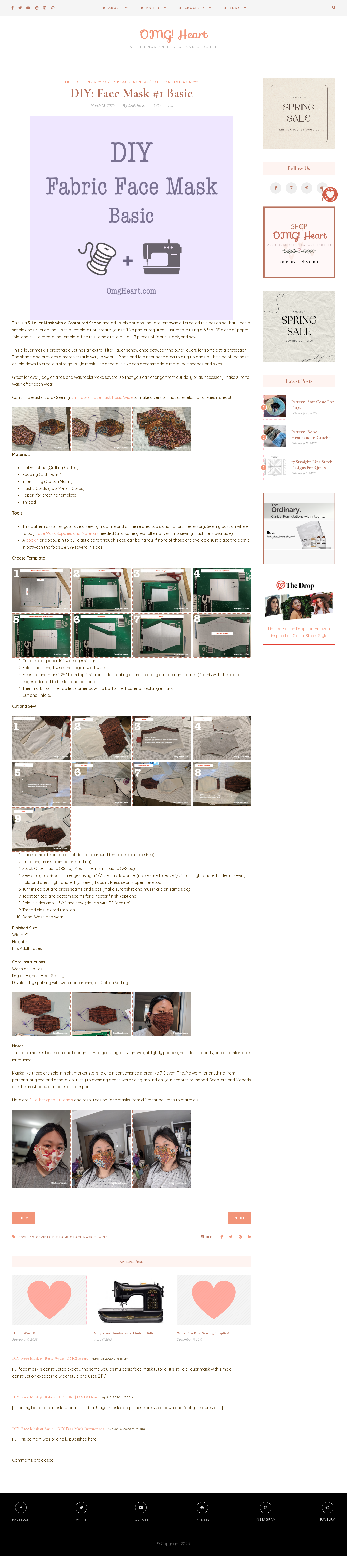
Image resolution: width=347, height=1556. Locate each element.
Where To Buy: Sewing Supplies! (203, 1333)
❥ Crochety (192, 8)
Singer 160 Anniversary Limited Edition (126, 1333)
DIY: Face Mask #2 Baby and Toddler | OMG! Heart (55, 1397)
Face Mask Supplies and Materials (67, 533)
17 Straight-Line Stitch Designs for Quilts (311, 464)
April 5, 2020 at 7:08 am (119, 1397)
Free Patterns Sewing (86, 82)
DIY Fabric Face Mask (72, 1237)
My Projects (123, 82)
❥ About (112, 8)
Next (240, 1218)
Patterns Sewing (168, 82)
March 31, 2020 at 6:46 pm (109, 1359)
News (144, 82)
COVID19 (43, 1237)
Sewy (193, 82)
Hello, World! (23, 1333)
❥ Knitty (150, 8)
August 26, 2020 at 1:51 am (126, 1429)
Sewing (101, 1237)
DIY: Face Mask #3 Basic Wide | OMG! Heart (50, 1358)
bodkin (32, 540)
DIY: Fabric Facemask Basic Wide (102, 397)
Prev (24, 1218)
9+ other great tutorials (51, 1099)
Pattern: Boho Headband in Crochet (311, 434)
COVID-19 (26, 1237)
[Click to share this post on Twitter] (230, 1237)
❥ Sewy (232, 8)
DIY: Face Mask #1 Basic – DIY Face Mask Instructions (58, 1428)
